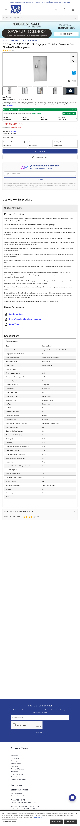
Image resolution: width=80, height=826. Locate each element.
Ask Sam (40, 179)
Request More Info (41, 157)
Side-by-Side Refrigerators (29, 40)
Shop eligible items (69, 113)
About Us (14, 777)
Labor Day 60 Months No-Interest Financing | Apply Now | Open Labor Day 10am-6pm (40, 2)
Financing (14, 772)
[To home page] (15, 10)
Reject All (70, 821)
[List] (47, 9)
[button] (6, 9)
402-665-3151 (21, 800)
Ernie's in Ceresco (19, 789)
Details (72, 110)
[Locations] (56, 9)
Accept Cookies (56, 821)
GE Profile (13, 131)
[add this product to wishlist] (73, 60)
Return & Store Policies (18, 780)
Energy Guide (14, 324)
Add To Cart (40, 151)
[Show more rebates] (76, 119)
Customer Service (17, 774)
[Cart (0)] (72, 9)
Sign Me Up (40, 733)
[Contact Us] (64, 9)
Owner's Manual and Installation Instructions (25, 319)
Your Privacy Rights (9, 821)
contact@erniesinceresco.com (25, 802)
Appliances (5, 40)
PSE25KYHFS (12, 133)
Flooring (14, 761)
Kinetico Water (16, 764)
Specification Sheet (16, 314)
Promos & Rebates (17, 769)
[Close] (76, 813)
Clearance (14, 766)
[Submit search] (74, 18)
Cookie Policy (37, 817)
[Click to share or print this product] (73, 55)
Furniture (14, 753)
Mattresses (15, 756)
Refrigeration (15, 40)
